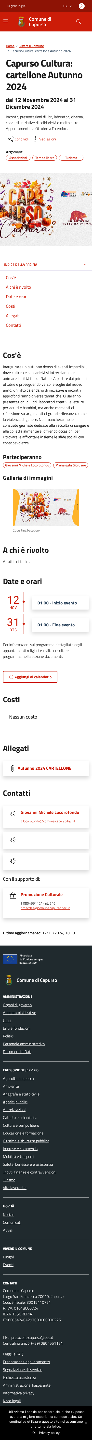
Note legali (12, 1401)
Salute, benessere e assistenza (28, 1164)
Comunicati (12, 1222)
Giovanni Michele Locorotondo (50, 812)
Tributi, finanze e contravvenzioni (29, 1172)
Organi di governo (17, 1005)
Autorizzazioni (14, 1110)
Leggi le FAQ (13, 1354)
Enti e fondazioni (16, 1028)
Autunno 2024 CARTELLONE (44, 768)
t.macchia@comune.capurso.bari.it (45, 908)
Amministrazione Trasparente (27, 1385)
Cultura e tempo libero (21, 1125)
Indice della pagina (20, 264)
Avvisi (8, 1230)
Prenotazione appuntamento (26, 1362)
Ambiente (11, 1086)
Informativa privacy (18, 1393)
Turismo (9, 1180)
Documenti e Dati (17, 1052)
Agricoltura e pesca (18, 1078)
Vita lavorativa (14, 1188)
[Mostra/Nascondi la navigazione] (6, 21)
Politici (8, 1036)
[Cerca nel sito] (79, 22)
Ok (34, 1433)
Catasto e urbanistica (20, 1117)
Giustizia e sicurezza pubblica (26, 1141)
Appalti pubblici (15, 1102)
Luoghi (8, 1257)
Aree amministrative (19, 1013)
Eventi (8, 1265)
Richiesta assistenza (19, 1377)
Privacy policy (49, 1433)
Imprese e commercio (20, 1149)
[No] (85, 1422)
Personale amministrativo (24, 1044)
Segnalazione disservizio (22, 1369)
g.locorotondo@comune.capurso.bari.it (48, 821)
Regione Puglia (16, 6)
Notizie (8, 1214)
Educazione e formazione (23, 1133)
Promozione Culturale (42, 894)
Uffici (7, 1020)
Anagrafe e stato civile (21, 1094)
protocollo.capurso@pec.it (32, 1337)
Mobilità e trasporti (18, 1156)
